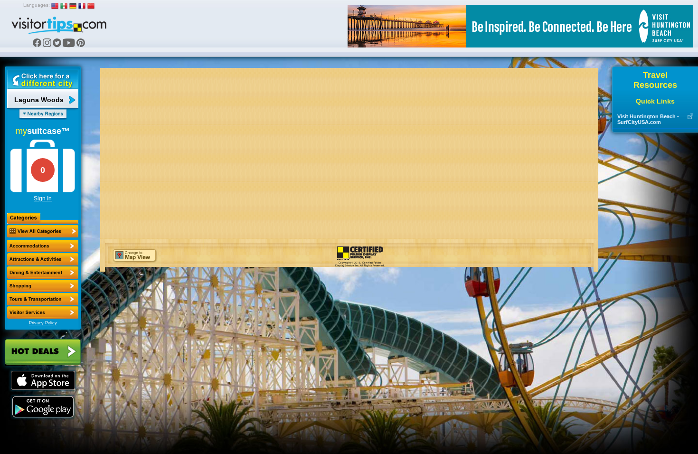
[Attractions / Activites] (42, 259)
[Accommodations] (42, 246)
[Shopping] (42, 286)
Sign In (43, 198)
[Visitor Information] (42, 312)
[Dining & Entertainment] (42, 272)
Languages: (36, 5)
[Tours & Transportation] (42, 299)
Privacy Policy (43, 323)
